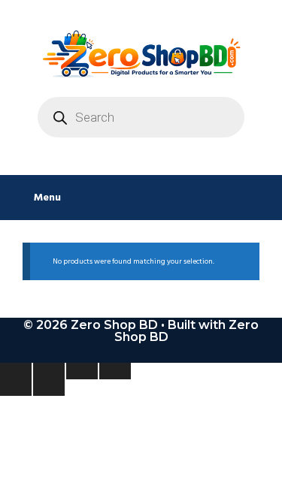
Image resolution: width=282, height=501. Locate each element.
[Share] (82, 371)
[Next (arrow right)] (49, 387)
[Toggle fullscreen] (49, 371)
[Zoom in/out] (16, 371)
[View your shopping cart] (263, 197)
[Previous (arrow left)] (16, 387)
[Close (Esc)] (115, 371)
